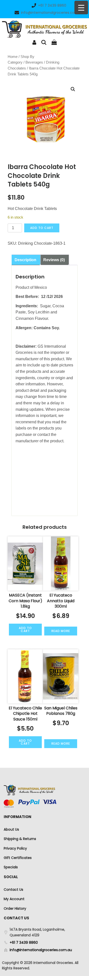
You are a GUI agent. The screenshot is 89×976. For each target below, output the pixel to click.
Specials (11, 867)
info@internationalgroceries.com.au (52, 12)
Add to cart (41, 228)
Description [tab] (25, 260)
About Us (11, 829)
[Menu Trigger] (81, 7)
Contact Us (13, 889)
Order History (15, 908)
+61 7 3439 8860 (52, 5)
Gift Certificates (18, 857)
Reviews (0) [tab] (54, 260)
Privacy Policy (15, 848)
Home (13, 57)
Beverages (34, 62)
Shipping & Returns (20, 838)
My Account (14, 898)
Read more (60, 631)
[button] (72, 89)
